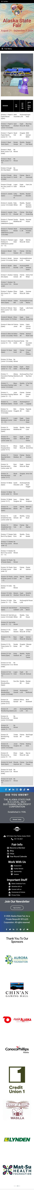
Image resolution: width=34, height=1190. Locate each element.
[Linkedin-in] (13, 790)
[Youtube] (28, 790)
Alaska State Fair (17, 23)
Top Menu (5, 1)
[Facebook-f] (6, 790)
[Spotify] (21, 790)
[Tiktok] (24, 790)
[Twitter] (10, 790)
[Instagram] (17, 790)
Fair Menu (8, 49)
